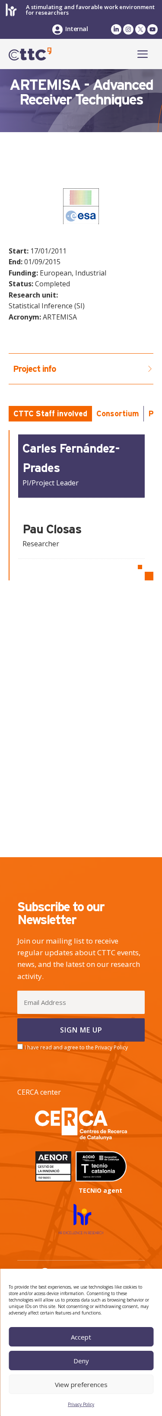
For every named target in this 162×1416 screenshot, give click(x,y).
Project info (34, 369)
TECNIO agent (100, 1190)
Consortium (117, 413)
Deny (81, 1360)
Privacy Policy (81, 1404)
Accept (81, 1337)
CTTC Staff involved (50, 413)
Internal (76, 29)
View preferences (81, 1384)
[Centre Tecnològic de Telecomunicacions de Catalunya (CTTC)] (30, 54)
